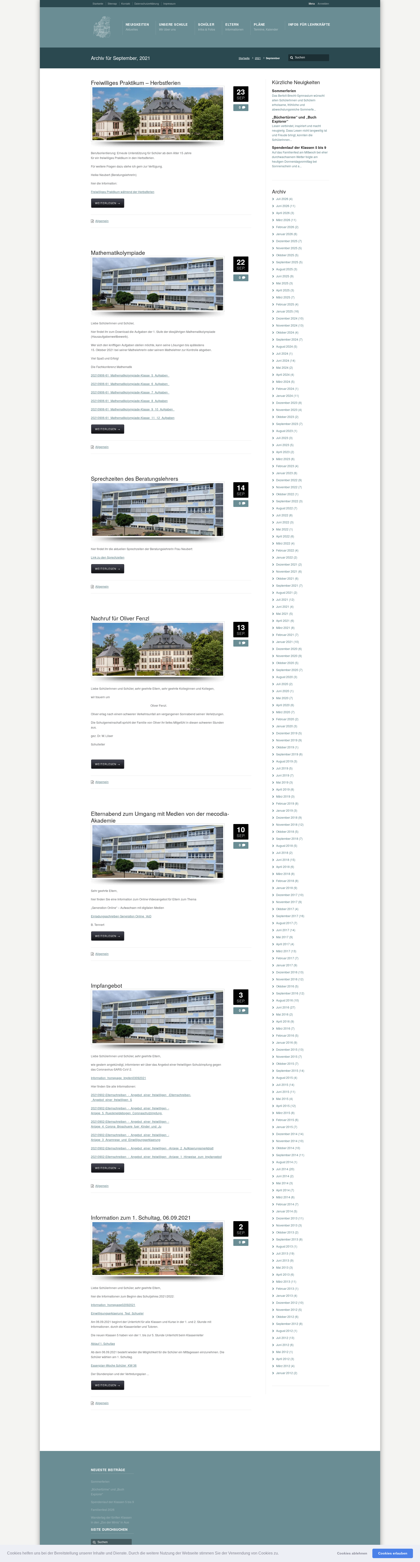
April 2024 (283, 374)
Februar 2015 (285, 1120)
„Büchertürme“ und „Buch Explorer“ (294, 119)
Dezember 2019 (287, 733)
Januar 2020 (284, 726)
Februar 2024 (285, 388)
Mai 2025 (282, 283)
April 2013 (283, 1274)
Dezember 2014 (287, 1134)
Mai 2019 (282, 782)
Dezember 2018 (287, 817)
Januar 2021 (284, 642)
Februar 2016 (285, 1035)
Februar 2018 (285, 881)
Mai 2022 (282, 529)
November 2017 (287, 902)
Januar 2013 (284, 1295)
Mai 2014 (282, 1183)
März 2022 (283, 543)
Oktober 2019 (285, 747)
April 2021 (283, 620)
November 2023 (287, 410)
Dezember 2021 (287, 564)
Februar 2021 (285, 635)
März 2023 (283, 459)
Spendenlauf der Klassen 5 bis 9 (299, 147)
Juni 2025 (282, 276)
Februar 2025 (285, 304)
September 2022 (287, 501)
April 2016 (283, 1021)
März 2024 (283, 381)
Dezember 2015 (287, 1049)
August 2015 (284, 1077)
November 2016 (287, 979)
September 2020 (287, 670)
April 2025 (283, 290)
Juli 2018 (282, 852)
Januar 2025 (284, 311)
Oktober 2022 (285, 494)
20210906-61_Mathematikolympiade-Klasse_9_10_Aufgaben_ (133, 409)
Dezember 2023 (287, 403)
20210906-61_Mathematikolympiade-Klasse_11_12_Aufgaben (133, 418)
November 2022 (287, 487)
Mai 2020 (282, 698)
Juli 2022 (282, 515)
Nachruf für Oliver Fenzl (120, 618)
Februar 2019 (285, 803)
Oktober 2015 (285, 1063)
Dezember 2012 (287, 1302)
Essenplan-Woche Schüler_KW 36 (114, 1365)
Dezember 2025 (287, 241)
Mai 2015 (282, 1099)
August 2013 (284, 1246)
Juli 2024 (282, 353)
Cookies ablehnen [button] (352, 1553)
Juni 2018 (282, 859)
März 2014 (283, 1197)
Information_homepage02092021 (113, 1305)
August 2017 (284, 923)
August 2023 (284, 431)
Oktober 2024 (285, 332)
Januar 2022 (284, 557)
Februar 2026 (285, 227)
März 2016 (283, 1028)
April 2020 (283, 705)
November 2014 (287, 1141)
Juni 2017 (282, 930)
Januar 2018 (284, 888)
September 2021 (287, 585)
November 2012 (287, 1309)
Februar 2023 (285, 466)
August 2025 (284, 269)
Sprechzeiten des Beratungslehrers (134, 478)
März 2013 (283, 1281)
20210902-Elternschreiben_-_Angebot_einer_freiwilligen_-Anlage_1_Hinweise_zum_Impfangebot (156, 1156)
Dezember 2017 (287, 895)
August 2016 (284, 1000)
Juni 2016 (282, 1007)
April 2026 (283, 213)
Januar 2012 (284, 1373)
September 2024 (287, 339)
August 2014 (284, 1162)
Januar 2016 (284, 1042)
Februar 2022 (285, 550)
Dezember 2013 (287, 1218)
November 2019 (287, 740)
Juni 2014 (282, 1176)
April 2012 (283, 1359)
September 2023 (287, 424)
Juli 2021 (282, 599)
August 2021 (284, 592)
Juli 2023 (282, 438)
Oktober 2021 (285, 578)
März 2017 (283, 951)
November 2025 (287, 248)
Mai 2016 (282, 1014)
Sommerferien (284, 90)
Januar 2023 (284, 473)
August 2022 (284, 508)
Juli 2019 (282, 768)
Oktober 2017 (285, 909)
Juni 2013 (282, 1260)
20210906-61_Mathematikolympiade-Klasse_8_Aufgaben (129, 401)
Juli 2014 (282, 1169)
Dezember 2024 (287, 318)
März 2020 (283, 712)
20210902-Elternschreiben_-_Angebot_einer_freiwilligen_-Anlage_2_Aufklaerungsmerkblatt (152, 1148)
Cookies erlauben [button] (392, 1553)
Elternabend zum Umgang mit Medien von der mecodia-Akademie (160, 816)
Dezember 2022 (287, 480)
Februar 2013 (285, 1288)
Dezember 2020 (287, 649)
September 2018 (287, 838)
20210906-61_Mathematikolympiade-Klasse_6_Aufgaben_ (130, 384)
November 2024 (287, 325)
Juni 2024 (282, 360)
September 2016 (287, 993)
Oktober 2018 (285, 831)
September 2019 (287, 754)
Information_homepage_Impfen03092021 (118, 1078)
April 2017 (283, 944)
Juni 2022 (282, 522)
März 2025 (283, 297)
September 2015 (287, 1070)
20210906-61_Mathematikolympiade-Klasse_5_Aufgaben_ (130, 375)
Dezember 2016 (287, 972)
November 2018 (287, 824)
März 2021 (283, 627)
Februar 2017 (285, 958)
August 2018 (284, 845)
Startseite (244, 58)
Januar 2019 (284, 810)
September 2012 (287, 1324)
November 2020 (287, 656)
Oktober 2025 (285, 255)
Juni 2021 (282, 606)
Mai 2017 (282, 937)
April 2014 (283, 1190)
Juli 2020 (282, 684)
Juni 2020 (282, 691)
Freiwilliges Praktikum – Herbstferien (136, 82)
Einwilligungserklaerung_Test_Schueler (117, 1313)
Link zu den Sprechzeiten (107, 557)
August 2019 (284, 761)
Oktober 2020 (285, 663)
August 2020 (284, 677)
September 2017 (287, 916)
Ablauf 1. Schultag (103, 1343)
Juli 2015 (282, 1084)
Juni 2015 (282, 1091)
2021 (258, 58)
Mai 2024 (282, 367)
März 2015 (283, 1113)
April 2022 (283, 536)
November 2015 (287, 1056)
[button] (280, 1553)
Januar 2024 (284, 395)
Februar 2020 (285, 719)
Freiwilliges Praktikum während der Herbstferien (122, 192)
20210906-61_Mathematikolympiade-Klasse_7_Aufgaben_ (130, 392)
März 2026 (283, 220)
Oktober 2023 (285, 417)
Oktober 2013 (285, 1232)
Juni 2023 (282, 445)
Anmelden (323, 3)
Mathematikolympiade (118, 252)
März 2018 (283, 874)
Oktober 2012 (285, 1316)
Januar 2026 (284, 234)
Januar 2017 (284, 965)
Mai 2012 (282, 1352)
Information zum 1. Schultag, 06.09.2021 (141, 1217)
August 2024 (284, 346)
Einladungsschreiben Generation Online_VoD (121, 916)
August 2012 (284, 1331)
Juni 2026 (282, 206)
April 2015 (283, 1106)
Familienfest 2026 (102, 1509)
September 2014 (287, 1155)
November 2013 (287, 1225)
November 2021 (287, 571)
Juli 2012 (282, 1338)
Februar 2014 (285, 1204)
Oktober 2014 (285, 1148)
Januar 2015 (284, 1127)
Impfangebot (106, 985)
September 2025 (287, 262)
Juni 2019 (282, 775)
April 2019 (283, 789)
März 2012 (283, 1366)
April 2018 (283, 867)
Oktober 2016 (285, 986)
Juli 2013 (282, 1253)
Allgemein (102, 221)
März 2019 (283, 796)
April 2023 (283, 452)
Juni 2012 (282, 1345)
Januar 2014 (284, 1211)
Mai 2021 (282, 613)
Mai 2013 (282, 1267)
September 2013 (287, 1239)
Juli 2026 (282, 199)
